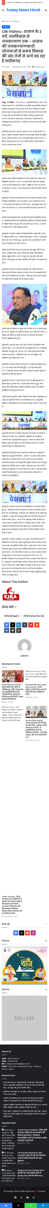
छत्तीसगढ (16, 21)
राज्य (11, 21)
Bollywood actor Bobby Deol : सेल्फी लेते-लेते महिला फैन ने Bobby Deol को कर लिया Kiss (31, 1173)
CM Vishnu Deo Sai (34, 616)
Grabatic (42, 1191)
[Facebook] (6, 624)
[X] (12, 624)
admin (7, 67)
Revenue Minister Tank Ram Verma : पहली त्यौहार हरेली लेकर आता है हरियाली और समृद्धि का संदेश (36, 689)
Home (6, 21)
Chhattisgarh (12, 616)
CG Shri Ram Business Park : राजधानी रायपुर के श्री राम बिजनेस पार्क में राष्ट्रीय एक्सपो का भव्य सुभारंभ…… (32, 1156)
